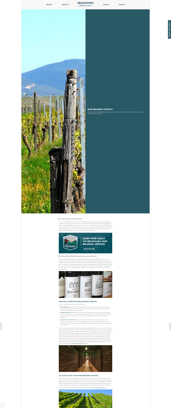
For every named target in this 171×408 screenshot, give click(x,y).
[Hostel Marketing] (1, 326)
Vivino (108, 312)
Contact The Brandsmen (98, 387)
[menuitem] (54, 4)
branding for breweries (77, 343)
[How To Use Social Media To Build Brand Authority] (170, 326)
